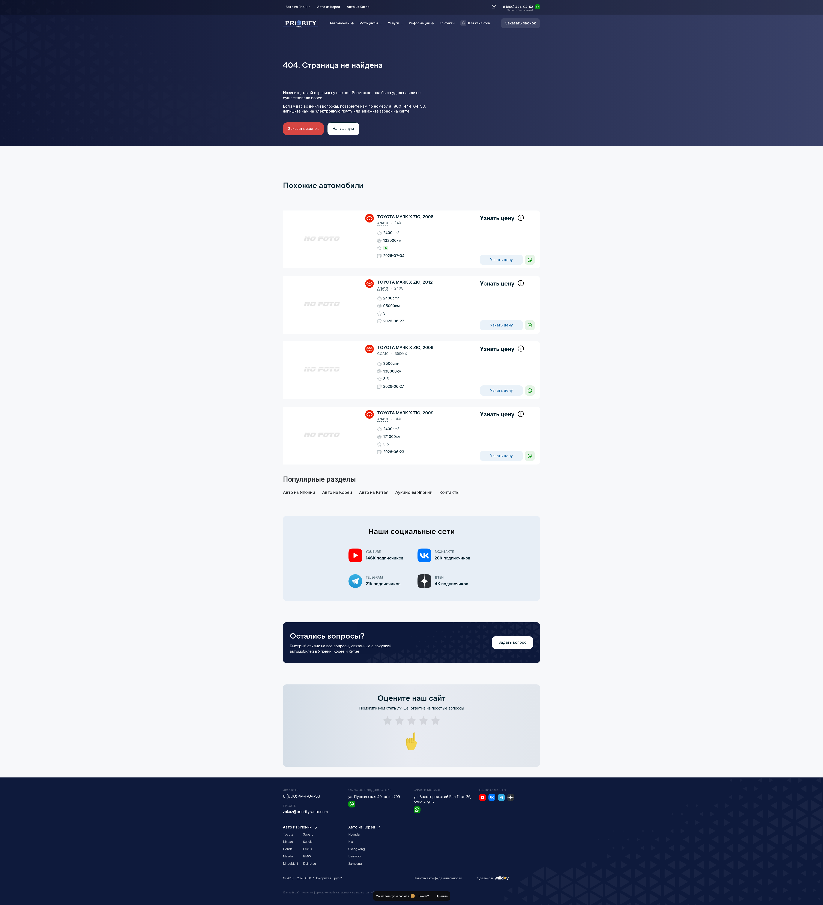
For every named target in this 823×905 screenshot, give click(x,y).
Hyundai (354, 834)
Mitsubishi (290, 863)
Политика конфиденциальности (438, 878)
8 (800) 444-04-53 (518, 7)
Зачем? (423, 896)
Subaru (308, 834)
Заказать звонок (303, 128)
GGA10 (383, 354)
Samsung (355, 863)
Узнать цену (501, 260)
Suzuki (307, 842)
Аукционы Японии (414, 492)
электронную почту (333, 111)
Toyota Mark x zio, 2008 (405, 216)
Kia (350, 842)
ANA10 (382, 223)
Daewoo (354, 856)
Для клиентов (479, 23)
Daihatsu (309, 863)
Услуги (393, 23)
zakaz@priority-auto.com (305, 812)
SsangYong (356, 849)
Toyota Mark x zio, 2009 (405, 412)
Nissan (288, 842)
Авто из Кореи (328, 7)
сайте (404, 111)
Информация (419, 23)
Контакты (447, 23)
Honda (288, 849)
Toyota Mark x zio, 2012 (405, 282)
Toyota (288, 834)
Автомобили (340, 23)
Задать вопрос (512, 642)
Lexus (307, 849)
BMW (307, 856)
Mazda (288, 856)
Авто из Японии (297, 7)
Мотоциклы (368, 23)
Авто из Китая (358, 7)
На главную (343, 128)
